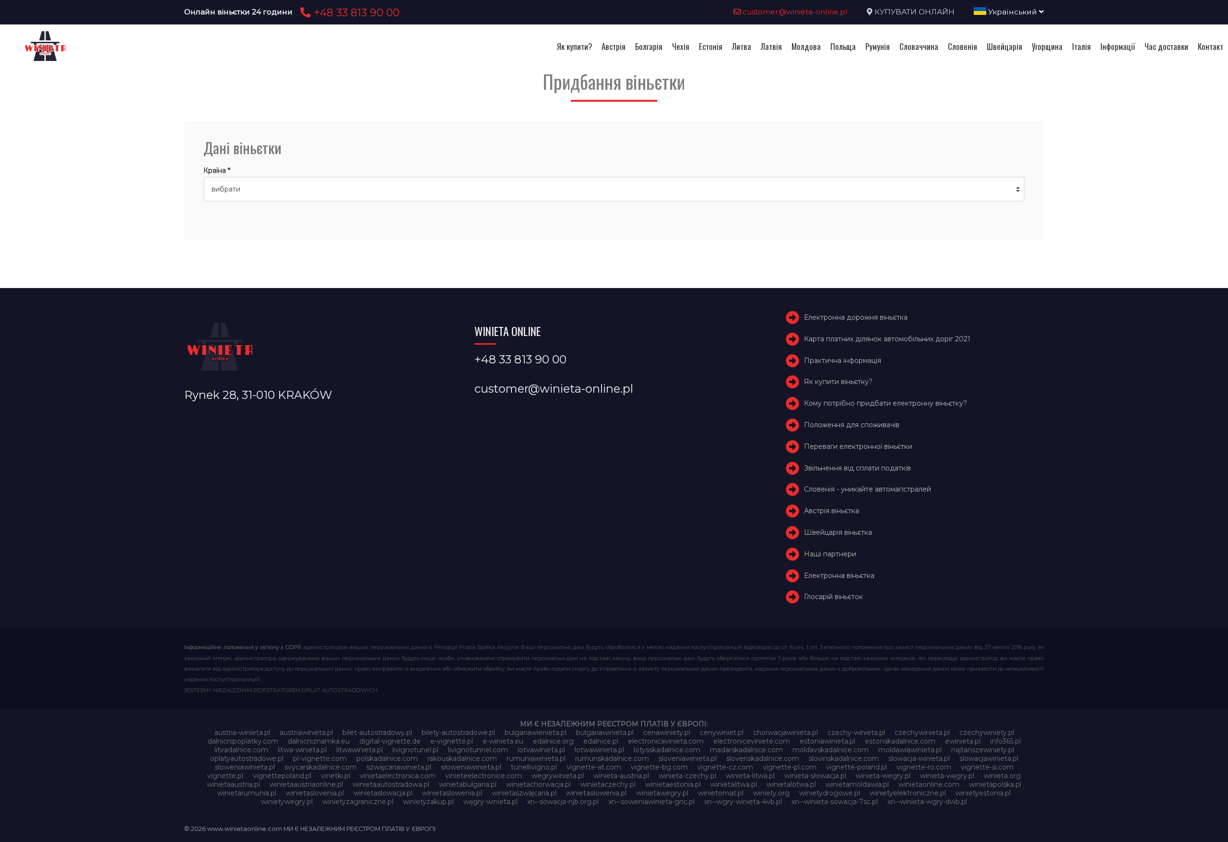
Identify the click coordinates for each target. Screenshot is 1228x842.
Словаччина (918, 46)
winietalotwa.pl (791, 784)
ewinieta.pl (962, 741)
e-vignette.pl (451, 741)
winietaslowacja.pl (383, 793)
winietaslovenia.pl (315, 793)
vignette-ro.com (924, 767)
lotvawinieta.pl (541, 750)
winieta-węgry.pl (947, 775)
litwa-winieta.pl (302, 750)
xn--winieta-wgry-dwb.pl (927, 801)
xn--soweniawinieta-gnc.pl (651, 801)
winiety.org (771, 793)
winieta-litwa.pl (750, 775)
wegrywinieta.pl (557, 775)
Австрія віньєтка (831, 510)
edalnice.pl (600, 741)
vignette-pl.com (789, 767)
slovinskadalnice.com (844, 758)
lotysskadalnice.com (667, 750)
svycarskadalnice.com (320, 767)
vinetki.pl (335, 775)
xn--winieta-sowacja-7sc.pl (834, 801)
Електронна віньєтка (839, 575)
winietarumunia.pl (246, 793)
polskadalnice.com (387, 758)
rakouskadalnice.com (462, 758)
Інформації (1117, 46)
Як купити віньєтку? (838, 381)
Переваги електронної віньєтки (858, 446)
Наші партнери (830, 554)
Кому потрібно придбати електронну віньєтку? (885, 403)
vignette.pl (225, 775)
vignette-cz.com (725, 767)
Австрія (614, 46)
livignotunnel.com (478, 750)
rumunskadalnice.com (612, 758)
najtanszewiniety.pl (982, 750)
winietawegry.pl (662, 793)
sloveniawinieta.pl (688, 758)
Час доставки (1166, 46)
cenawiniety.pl (666, 732)
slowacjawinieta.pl (988, 758)
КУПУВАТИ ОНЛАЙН (914, 11)
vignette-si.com (987, 767)
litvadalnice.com (241, 750)
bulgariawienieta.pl (536, 732)
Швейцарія (1004, 46)
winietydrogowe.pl (829, 793)
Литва (741, 46)
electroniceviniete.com (751, 741)
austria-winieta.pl (242, 732)
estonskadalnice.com (900, 741)
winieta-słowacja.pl (815, 775)
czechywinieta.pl (922, 732)
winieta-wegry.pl (883, 775)
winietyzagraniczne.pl (357, 801)
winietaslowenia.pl (452, 793)
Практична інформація (842, 360)
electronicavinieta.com (666, 741)
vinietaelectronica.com (398, 775)
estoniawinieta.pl (827, 741)
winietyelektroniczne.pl (908, 793)
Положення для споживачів (851, 425)
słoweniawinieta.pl (471, 767)
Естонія (710, 46)
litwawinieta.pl (359, 750)
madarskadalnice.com (746, 750)
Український (1012, 11)
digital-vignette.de (390, 741)
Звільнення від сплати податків (857, 468)
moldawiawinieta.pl (910, 750)
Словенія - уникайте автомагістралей (867, 489)
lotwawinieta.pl (599, 750)
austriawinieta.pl (306, 732)
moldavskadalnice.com (830, 750)
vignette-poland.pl (856, 767)
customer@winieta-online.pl (794, 11)
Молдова (806, 46)
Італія (1081, 46)
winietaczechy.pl (608, 784)
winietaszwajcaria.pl (524, 793)
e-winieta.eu (503, 741)
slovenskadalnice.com (762, 758)
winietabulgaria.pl (467, 784)
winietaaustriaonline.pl (306, 784)
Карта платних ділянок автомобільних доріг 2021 (887, 339)
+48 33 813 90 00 (355, 12)
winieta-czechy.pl (687, 775)
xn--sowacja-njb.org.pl (563, 801)
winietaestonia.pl (673, 784)
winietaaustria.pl (233, 784)
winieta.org (1002, 775)
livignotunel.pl (415, 750)
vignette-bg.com (659, 767)
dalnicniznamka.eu (319, 741)
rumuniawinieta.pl (536, 758)
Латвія (771, 46)
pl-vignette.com (320, 758)
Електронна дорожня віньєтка (856, 317)
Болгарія (648, 46)
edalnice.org (553, 741)
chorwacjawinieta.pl (785, 732)
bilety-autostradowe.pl (458, 732)
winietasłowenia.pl (596, 793)
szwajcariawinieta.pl (398, 767)
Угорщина (1047, 46)
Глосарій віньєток (833, 596)
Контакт (1210, 46)
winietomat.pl (721, 793)
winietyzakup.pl (428, 801)
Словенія (962, 46)
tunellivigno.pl (534, 767)
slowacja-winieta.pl (919, 758)
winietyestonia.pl (983, 793)
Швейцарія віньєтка (838, 532)
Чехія (680, 46)
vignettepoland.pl (282, 775)
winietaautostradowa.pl (391, 784)
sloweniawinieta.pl (245, 767)
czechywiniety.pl (986, 732)
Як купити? (574, 46)
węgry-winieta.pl (490, 801)
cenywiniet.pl (722, 732)
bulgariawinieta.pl (605, 732)
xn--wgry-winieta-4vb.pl (743, 801)
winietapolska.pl (995, 784)
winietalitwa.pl (733, 784)
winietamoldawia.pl (857, 784)
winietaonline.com (928, 784)
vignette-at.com (594, 767)
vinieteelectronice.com (483, 775)
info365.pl (1005, 741)
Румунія (877, 46)
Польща (843, 46)
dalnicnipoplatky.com (243, 741)
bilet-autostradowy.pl (377, 732)
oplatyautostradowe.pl (246, 758)
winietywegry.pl (287, 801)
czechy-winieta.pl (856, 732)
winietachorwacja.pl (538, 784)
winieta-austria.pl (621, 775)
